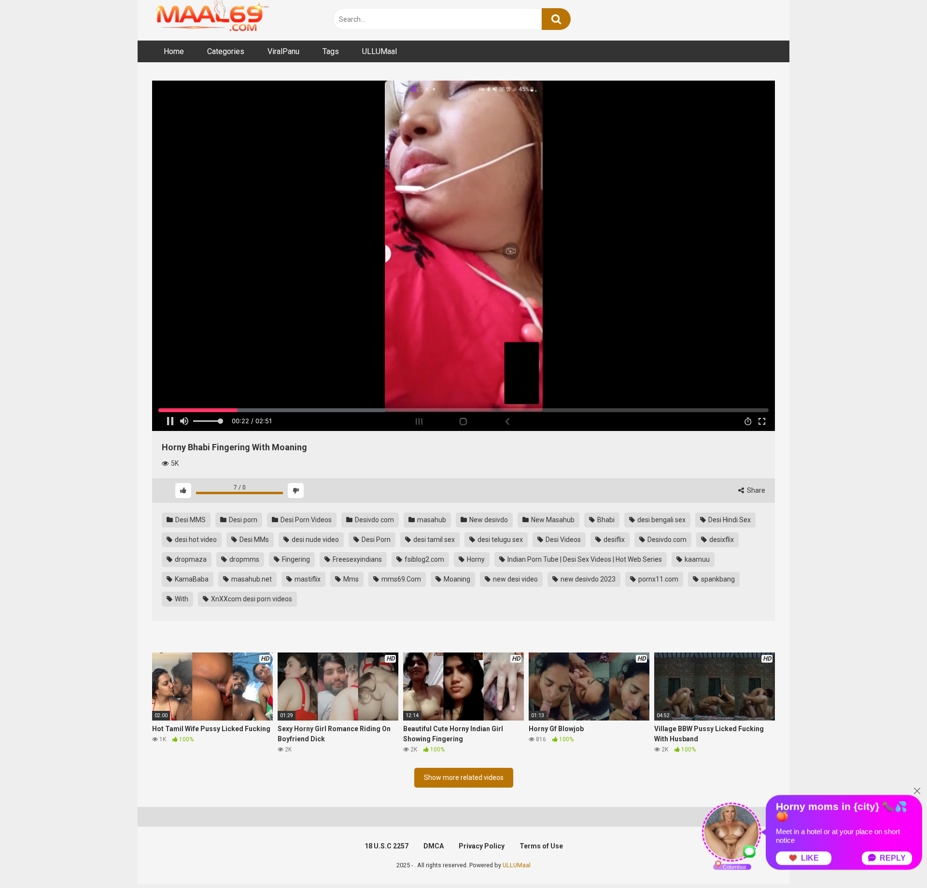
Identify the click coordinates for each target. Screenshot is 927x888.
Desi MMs (253, 539)
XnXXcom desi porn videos (251, 599)
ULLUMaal (379, 51)
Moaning (456, 579)
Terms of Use (541, 846)
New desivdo (488, 520)
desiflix (613, 539)
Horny (475, 559)
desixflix (721, 539)
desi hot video (195, 539)
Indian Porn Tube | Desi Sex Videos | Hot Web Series (584, 559)
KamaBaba (191, 579)
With (180, 599)
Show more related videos (464, 777)
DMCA (433, 846)
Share (755, 490)
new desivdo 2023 (587, 579)
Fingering (295, 559)
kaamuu (696, 559)
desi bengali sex (661, 520)
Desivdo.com (666, 539)
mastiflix (307, 579)
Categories (225, 51)
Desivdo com (373, 520)
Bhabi (605, 520)
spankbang (717, 579)
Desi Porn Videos (305, 520)
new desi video (515, 579)
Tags (331, 51)
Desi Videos (562, 539)
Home (174, 51)
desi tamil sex (433, 539)
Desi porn (242, 520)
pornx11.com (657, 579)
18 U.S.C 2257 (386, 846)
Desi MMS (190, 520)
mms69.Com (400, 579)
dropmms (243, 559)
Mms (350, 579)
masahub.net (251, 579)
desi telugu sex (499, 539)
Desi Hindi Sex (729, 520)
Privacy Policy (482, 846)
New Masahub (552, 520)
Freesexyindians (356, 559)
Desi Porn (375, 539)
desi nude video (314, 539)
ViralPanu (283, 51)
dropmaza (190, 559)
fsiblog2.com (423, 559)
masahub (431, 520)
